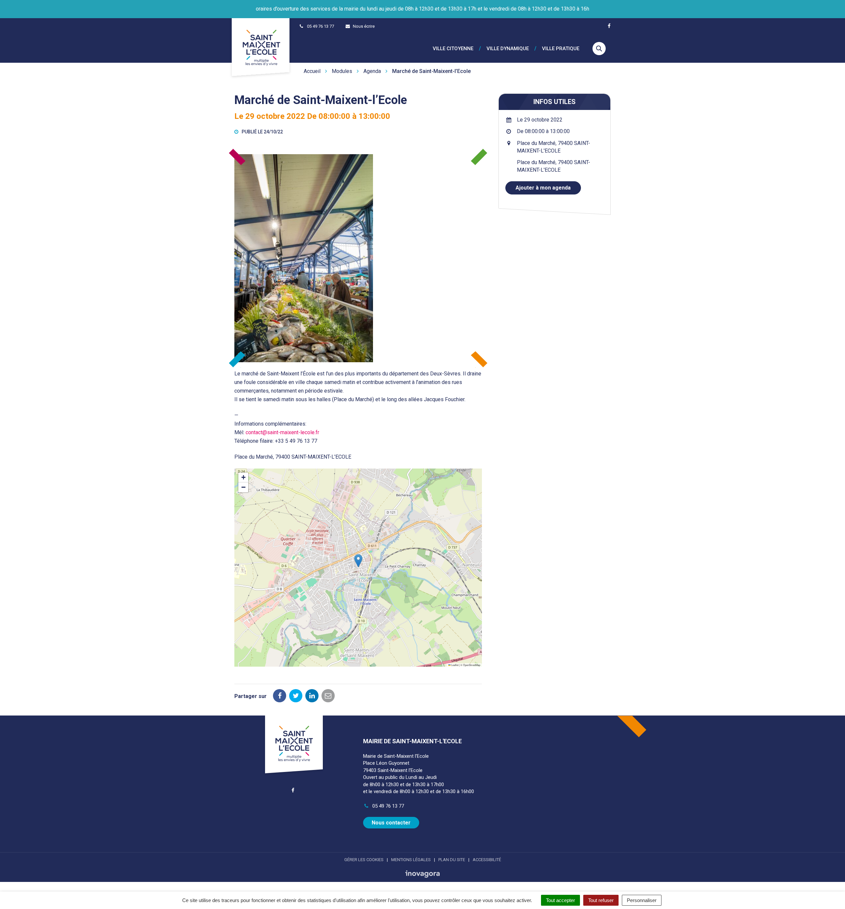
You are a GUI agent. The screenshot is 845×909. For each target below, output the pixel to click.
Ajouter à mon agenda (543, 188)
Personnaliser (642, 900)
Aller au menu (17, 3)
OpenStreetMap (471, 665)
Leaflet (454, 665)
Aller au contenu (55, 3)
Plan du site (451, 859)
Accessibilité (487, 859)
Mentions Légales (411, 859)
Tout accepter (560, 900)
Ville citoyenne (453, 49)
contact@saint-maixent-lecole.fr (282, 432)
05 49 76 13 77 (387, 806)
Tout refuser (601, 900)
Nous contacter (391, 823)
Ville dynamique (508, 49)
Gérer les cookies (364, 859)
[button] (358, 561)
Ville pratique (560, 49)
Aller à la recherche (100, 3)
